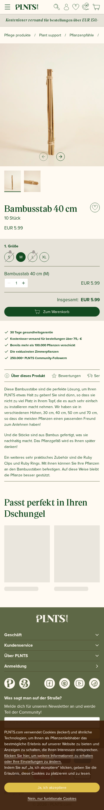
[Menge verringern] (9, 283)
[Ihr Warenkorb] (96, 7)
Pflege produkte (17, 35)
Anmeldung (15, 666)
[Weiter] (60, 156)
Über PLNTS (16, 656)
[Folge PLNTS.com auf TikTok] (94, 683)
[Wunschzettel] (76, 7)
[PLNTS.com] (26, 7)
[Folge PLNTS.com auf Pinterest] (64, 683)
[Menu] (7, 7)
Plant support (50, 35)
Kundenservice (18, 645)
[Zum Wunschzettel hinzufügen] (95, 207)
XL (44, 257)
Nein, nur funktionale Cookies (52, 798)
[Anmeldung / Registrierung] (66, 7)
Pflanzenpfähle (82, 35)
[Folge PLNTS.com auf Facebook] (49, 683)
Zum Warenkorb (56, 311)
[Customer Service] (85, 6)
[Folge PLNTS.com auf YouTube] (79, 683)
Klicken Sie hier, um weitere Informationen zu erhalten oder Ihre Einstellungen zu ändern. (48, 758)
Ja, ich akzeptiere (52, 787)
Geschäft (13, 635)
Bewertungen (69, 375)
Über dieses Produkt (28, 375)
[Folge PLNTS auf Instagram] (9, 683)
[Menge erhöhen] (23, 283)
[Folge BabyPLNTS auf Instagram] (24, 683)
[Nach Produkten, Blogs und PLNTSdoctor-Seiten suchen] (57, 7)
